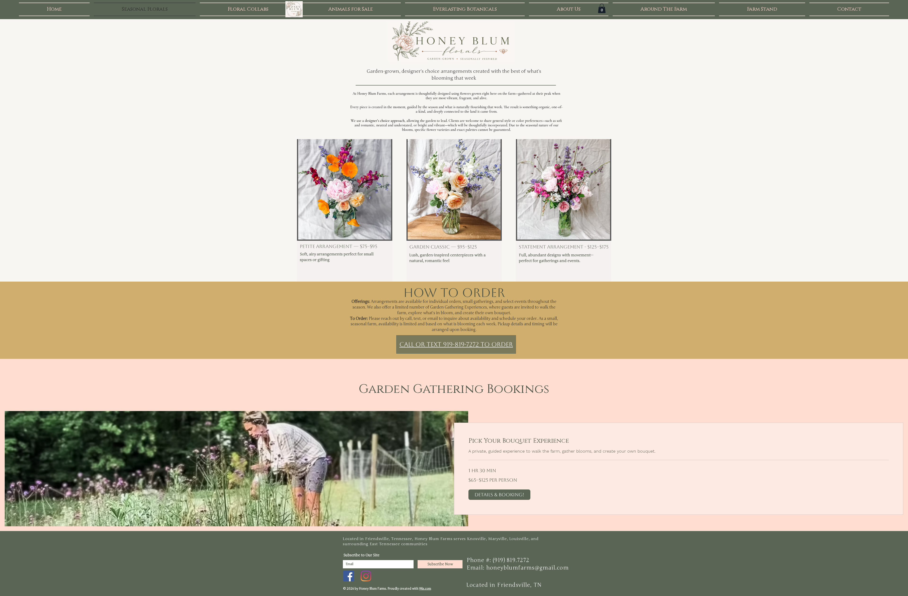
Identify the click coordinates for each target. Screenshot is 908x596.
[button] (602, 8)
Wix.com (425, 589)
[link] (678, 441)
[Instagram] (366, 576)
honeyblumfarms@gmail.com (527, 568)
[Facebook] (348, 576)
